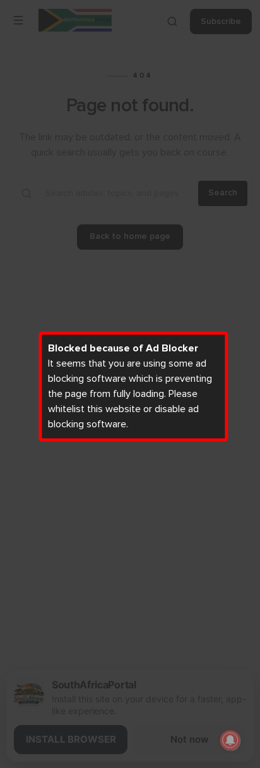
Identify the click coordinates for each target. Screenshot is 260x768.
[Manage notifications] (230, 740)
